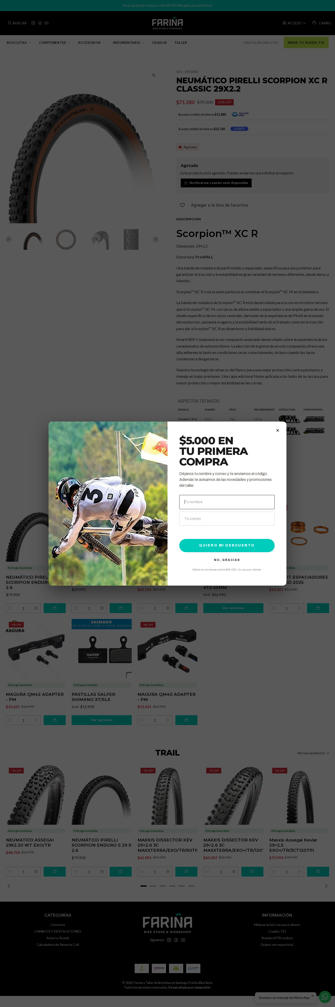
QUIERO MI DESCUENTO (227, 545)
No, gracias (227, 560)
